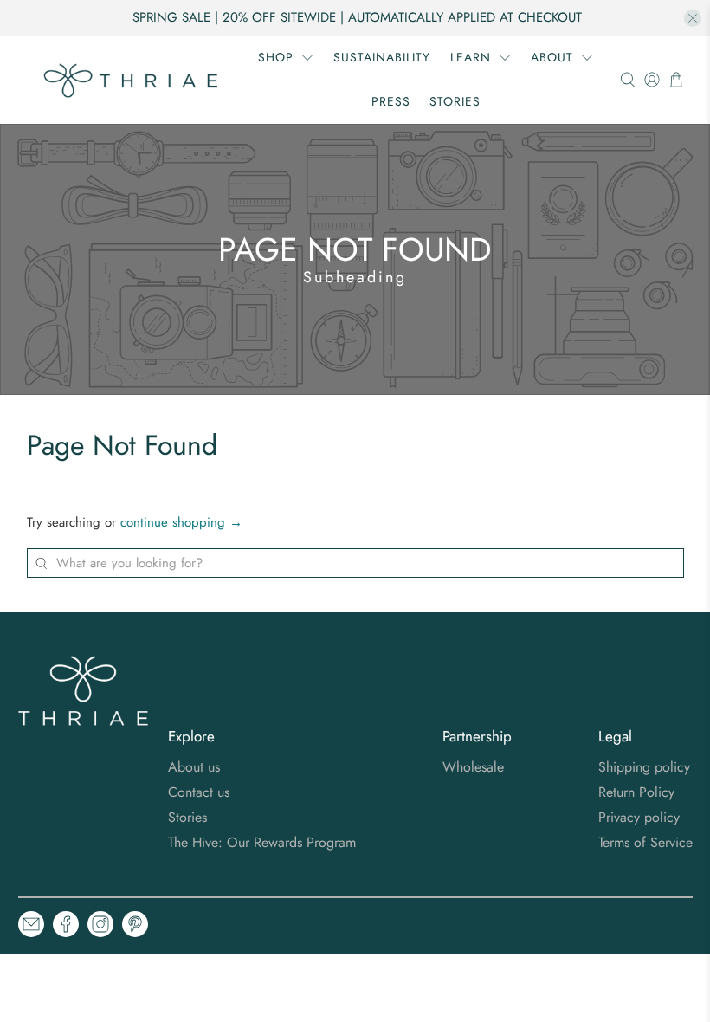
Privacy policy (639, 817)
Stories (455, 101)
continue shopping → (181, 522)
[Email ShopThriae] (31, 927)
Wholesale (473, 767)
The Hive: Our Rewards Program (262, 842)
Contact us (198, 792)
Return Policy (636, 792)
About (552, 57)
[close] (692, 18)
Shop (276, 57)
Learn (470, 57)
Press (390, 101)
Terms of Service (645, 842)
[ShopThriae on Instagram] (100, 927)
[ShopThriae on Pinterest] (135, 927)
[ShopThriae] (131, 80)
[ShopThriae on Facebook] (66, 927)
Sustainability (381, 57)
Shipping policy (644, 767)
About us (194, 767)
